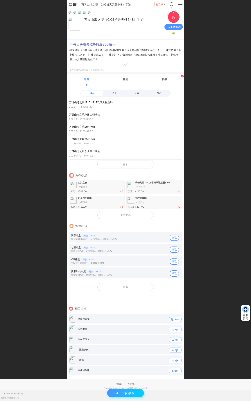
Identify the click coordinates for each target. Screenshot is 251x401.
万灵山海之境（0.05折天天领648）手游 (114, 19)
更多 (125, 164)
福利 (172, 78)
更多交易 (125, 215)
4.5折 (175, 350)
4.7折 (175, 329)
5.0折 (175, 370)
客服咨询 (245, 317)
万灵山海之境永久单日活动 (84, 153)
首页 (86, 79)
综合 (92, 93)
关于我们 (131, 384)
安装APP (160, 4)
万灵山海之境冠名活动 (82, 129)
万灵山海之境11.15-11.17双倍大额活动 (91, 104)
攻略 (137, 93)
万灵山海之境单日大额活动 (84, 117)
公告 (114, 93)
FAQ (159, 93)
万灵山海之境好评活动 (82, 141)
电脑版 (119, 384)
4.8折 (175, 340)
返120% (175, 319)
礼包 (125, 79)
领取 (174, 237)
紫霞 (73, 4)
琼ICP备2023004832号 (13, 393)
